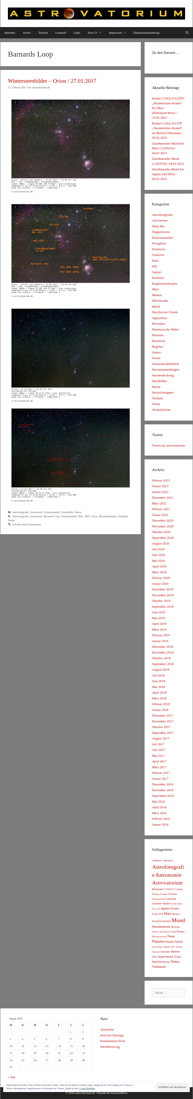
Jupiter (156, 272)
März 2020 (159, 572)
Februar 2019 (161, 635)
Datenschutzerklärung (146, 32)
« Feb (11, 1077)
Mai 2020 (158, 561)
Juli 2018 (158, 675)
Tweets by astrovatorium (168, 445)
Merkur (157, 295)
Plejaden (169, 941)
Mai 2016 (158, 801)
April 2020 (159, 566)
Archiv (27, 32)
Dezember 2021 (162, 497)
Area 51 (92, 32)
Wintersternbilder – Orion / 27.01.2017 (52, 81)
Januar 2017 (160, 778)
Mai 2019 (158, 618)
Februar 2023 (161, 480)
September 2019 (163, 606)
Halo (155, 260)
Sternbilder (67, 512)
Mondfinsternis (161, 926)
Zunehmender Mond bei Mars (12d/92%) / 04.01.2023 (168, 148)
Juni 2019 (158, 612)
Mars (155, 289)
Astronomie (36, 512)
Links (77, 32)
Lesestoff (60, 32)
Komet (175, 908)
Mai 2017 (158, 756)
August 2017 (160, 738)
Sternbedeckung (163, 375)
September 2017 (163, 733)
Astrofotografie (20, 512)
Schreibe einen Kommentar (26, 524)
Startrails (156, 952)
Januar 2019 (160, 641)
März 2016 (159, 813)
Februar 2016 (161, 819)
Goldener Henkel (161, 903)
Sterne (78, 512)
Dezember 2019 (162, 589)
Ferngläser (159, 243)
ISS (154, 266)
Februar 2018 (161, 704)
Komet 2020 (157, 914)
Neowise (175, 926)
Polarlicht (158, 341)
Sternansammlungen (165, 369)
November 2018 (163, 652)
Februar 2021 (161, 509)
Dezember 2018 (162, 646)
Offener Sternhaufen (161, 932)
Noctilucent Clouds (165, 312)
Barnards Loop (52, 516)
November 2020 (163, 526)
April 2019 (159, 624)
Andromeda (167, 860)
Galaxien (158, 255)
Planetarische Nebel (165, 329)
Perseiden (158, 323)
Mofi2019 (166, 921)
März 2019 (159, 629)
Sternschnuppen (163, 392)
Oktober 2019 (161, 601)
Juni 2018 (158, 681)
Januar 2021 (160, 515)
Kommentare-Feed (112, 1041)
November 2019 (163, 595)
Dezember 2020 (162, 520)
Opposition (159, 318)
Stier (154, 956)
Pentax (181, 931)
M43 (87, 516)
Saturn (156, 352)
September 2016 (163, 796)
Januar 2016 (160, 824)
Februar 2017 (161, 773)
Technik (43, 32)
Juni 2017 (158, 750)
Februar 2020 (161, 578)
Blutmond (157, 889)
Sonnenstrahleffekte (165, 364)
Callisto (179, 889)
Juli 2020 (158, 549)
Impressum (115, 32)
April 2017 (159, 761)
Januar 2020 (160, 584)
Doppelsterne (161, 232)
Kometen (158, 278)
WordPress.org (110, 1047)
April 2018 (159, 692)
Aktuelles (9, 32)
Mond (156, 306)
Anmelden (107, 1029)
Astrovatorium (167, 883)
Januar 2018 (160, 710)
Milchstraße (160, 301)
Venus (156, 404)
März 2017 (159, 767)
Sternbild (123, 516)
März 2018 (159, 698)
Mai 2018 (158, 687)
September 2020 (163, 538)
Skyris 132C (169, 947)
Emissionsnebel (52, 512)
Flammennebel (69, 516)
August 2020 (160, 543)
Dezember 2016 (162, 784)
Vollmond (158, 967)
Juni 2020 (158, 555)
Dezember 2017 (162, 715)
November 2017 (163, 721)
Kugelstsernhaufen (164, 283)
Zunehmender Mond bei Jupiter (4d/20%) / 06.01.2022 (168, 174)
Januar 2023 (160, 486)
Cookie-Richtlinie (87, 1088)
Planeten (158, 335)
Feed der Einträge (112, 1035)
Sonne (156, 358)
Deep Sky (158, 226)
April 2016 (159, 807)
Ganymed (171, 898)
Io (159, 908)
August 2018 (160, 669)
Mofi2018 (156, 921)
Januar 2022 (160, 492)
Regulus (157, 346)
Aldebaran (156, 860)
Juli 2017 (158, 744)
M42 (80, 516)
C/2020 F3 (168, 889)
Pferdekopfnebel (107, 516)
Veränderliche (161, 410)
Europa (155, 894)
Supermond (165, 956)
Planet (171, 936)
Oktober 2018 (161, 658)
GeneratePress (119, 1092)
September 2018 (163, 664)
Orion (94, 516)
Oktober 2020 (161, 532)
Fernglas (164, 894)
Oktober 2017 (161, 727)
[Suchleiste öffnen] (187, 32)
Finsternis (158, 249)
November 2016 (163, 790)
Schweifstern (157, 947)
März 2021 (159, 503)
